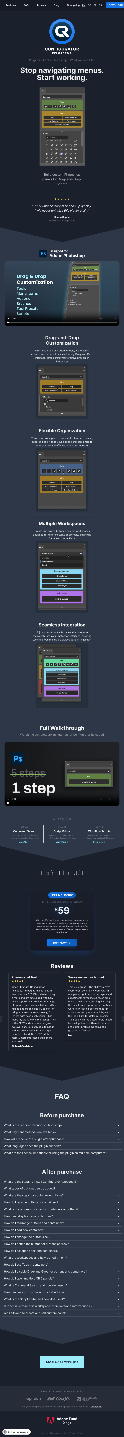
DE (89, 5)
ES (100, 5)
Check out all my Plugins (62, 1361)
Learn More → (25, 842)
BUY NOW (60, 942)
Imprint (45, 1433)
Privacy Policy (76, 1433)
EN (83, 5)
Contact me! (96, 1406)
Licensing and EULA (58, 1433)
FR (95, 5)
